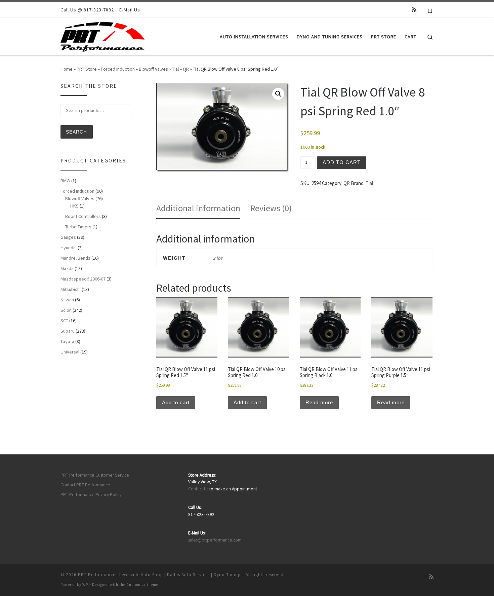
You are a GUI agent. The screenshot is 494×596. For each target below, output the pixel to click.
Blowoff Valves (153, 69)
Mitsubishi (70, 289)
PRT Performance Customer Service (94, 475)
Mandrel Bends (75, 258)
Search (76, 132)
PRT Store (87, 69)
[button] (278, 94)
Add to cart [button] (176, 402)
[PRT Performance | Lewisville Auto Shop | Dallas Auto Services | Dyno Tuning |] (102, 35)
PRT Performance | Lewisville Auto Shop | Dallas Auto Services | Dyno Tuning (159, 575)
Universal (69, 352)
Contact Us (198, 489)
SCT (64, 321)
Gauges (68, 237)
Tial (175, 69)
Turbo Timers (78, 227)
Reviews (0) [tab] (271, 208)
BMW (65, 181)
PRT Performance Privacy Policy (90, 494)
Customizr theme (142, 584)
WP (85, 584)
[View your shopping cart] (430, 10)
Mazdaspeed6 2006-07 (83, 279)
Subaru (67, 331)
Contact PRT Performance (85, 485)
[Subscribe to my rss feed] (414, 9)
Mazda (67, 268)
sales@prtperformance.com (215, 540)
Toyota (67, 341)
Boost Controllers (83, 216)
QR (186, 69)
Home (66, 69)
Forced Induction (118, 69)
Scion (66, 310)
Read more (319, 402)
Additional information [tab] (198, 208)
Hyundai (68, 248)
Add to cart (342, 162)
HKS (74, 206)
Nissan (67, 300)
